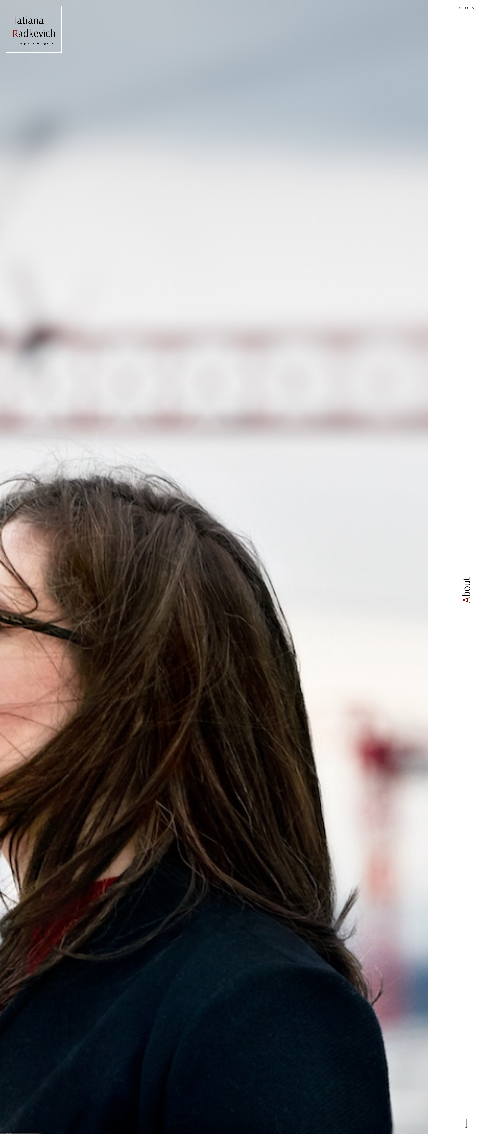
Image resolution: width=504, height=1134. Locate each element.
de (466, 8)
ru (472, 8)
